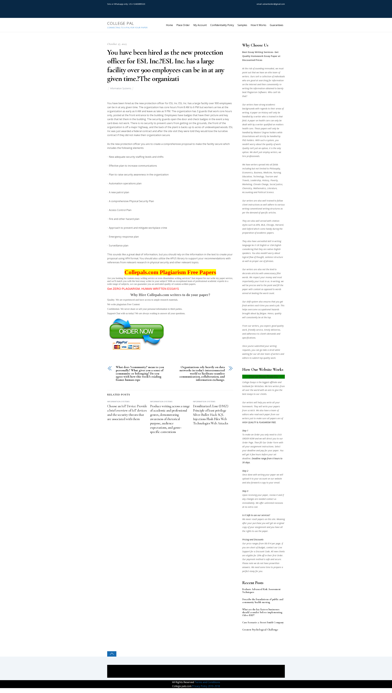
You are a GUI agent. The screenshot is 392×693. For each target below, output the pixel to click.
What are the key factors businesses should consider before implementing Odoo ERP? (262, 612)
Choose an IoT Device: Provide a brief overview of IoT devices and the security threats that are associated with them (127, 412)
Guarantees (276, 25)
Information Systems (120, 88)
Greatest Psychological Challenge (260, 629)
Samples (242, 25)
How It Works (258, 25)
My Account (200, 25)
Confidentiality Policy (222, 25)
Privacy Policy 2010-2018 (205, 686)
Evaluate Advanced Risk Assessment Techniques (261, 591)
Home (169, 25)
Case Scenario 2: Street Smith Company (263, 622)
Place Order (183, 25)
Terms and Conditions (207, 682)
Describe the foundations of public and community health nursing (262, 601)
